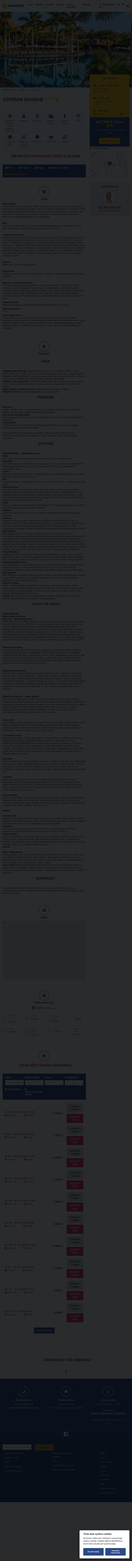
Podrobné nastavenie (115, 1552)
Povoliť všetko (93, 1552)
